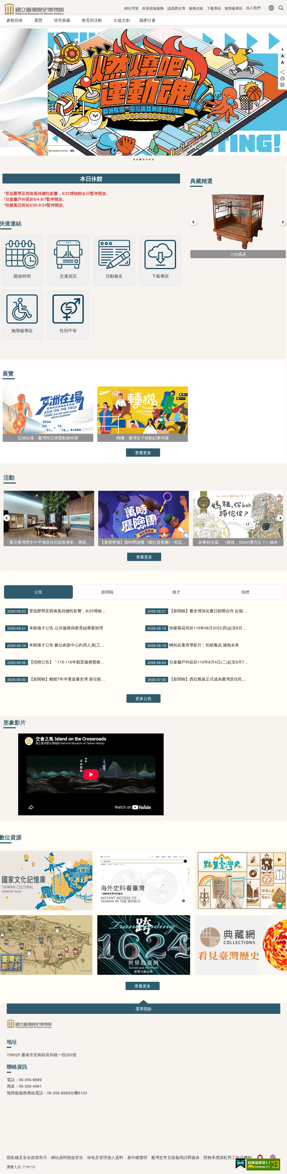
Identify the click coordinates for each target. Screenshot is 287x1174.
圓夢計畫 (147, 20)
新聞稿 (107, 592)
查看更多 (143, 452)
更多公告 (143, 698)
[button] (143, 1009)
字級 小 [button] (282, 49)
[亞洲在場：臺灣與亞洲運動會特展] (143, 92)
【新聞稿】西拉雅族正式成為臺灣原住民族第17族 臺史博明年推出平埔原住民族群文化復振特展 (199, 679)
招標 (245, 592)
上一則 (8, 99)
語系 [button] (271, 8)
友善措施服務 (153, 8)
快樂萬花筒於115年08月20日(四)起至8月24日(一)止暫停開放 (199, 628)
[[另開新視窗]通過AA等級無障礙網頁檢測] (263, 1165)
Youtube (260, 1157)
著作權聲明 (137, 1157)
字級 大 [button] (282, 62)
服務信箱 (196, 8)
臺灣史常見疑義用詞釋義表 (175, 1157)
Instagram (273, 1157)
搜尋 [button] (280, 7)
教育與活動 (94, 20)
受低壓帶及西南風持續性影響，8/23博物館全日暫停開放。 (58, 611)
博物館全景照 (150, 159)
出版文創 (124, 20)
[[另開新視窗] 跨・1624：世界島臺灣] (144, 945)
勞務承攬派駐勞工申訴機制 (227, 1157)
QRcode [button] (282, 85)
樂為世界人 (147, 159)
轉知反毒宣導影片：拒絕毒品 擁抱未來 (193, 645)
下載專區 (214, 8)
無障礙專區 (234, 8)
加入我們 (253, 8)
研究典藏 (64, 20)
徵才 (176, 592)
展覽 (40, 20)
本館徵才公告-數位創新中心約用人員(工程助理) (58, 645)
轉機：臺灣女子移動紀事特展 (143, 159)
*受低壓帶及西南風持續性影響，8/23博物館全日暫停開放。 (57, 193)
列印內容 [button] (282, 78)
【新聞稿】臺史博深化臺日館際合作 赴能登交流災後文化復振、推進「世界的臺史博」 (199, 611)
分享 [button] (282, 72)
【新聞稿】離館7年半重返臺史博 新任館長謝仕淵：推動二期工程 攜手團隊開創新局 (58, 679)
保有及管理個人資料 (105, 1157)
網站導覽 (131, 8)
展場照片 (153, 159)
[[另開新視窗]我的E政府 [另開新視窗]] (240, 1164)
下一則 (278, 99)
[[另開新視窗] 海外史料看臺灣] (144, 880)
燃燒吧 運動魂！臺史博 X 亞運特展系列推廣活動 (137, 159)
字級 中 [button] (282, 56)
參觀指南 (17, 20)
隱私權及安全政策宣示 (27, 1157)
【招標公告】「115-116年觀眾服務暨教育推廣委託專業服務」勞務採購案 (58, 662)
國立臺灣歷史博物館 (33, 9)
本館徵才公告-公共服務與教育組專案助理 (55, 628)
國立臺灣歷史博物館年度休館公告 (134, 159)
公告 (38, 592)
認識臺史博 (176, 8)
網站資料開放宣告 (67, 1157)
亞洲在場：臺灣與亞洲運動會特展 (140, 159)
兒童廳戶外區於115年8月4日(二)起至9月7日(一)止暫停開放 (199, 662)
